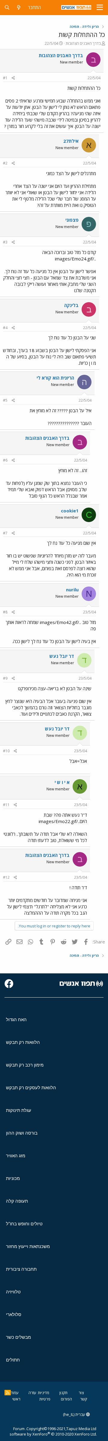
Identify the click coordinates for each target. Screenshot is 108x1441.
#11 (6, 804)
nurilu (72, 590)
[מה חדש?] (19, 7)
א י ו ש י (62, 782)
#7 (5, 533)
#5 (5, 400)
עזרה (32, 1392)
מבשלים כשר (18, 1337)
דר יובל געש (62, 656)
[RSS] (7, 1392)
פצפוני (72, 220)
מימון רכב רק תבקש (25, 1064)
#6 (5, 460)
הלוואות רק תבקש (23, 1042)
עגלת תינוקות (18, 1110)
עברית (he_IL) (74, 1414)
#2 (5, 163)
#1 (5, 77)
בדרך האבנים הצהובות (83, 43)
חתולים (13, 1359)
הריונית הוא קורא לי (55, 378)
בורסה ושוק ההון (22, 1132)
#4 (5, 327)
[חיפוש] (7, 7)
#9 (5, 678)
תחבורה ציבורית (21, 1269)
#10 (6, 750)
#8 (5, 612)
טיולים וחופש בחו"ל (24, 1223)
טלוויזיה (13, 1291)
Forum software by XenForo (53, 1431)
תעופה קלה (17, 1201)
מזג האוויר (15, 1155)
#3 (5, 242)
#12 (6, 877)
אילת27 (71, 141)
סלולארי (13, 1314)
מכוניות (13, 1178)
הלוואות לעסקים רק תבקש (31, 1087)
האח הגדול (16, 1019)
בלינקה (71, 305)
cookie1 (70, 511)
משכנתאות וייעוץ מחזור (28, 1246)
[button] (100, 7)
